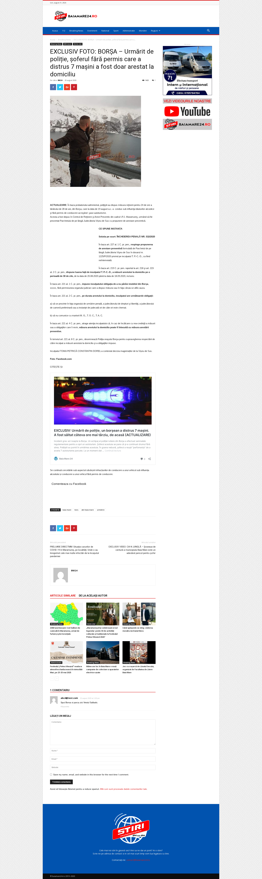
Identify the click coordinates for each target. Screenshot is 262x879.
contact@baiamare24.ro (138, 860)
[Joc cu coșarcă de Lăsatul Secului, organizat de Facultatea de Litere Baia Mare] (139, 652)
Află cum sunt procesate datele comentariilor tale (123, 789)
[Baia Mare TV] (187, 114)
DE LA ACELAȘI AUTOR (93, 595)
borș (76, 510)
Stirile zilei (78, 44)
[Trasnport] (187, 70)
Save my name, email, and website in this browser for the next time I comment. (91, 774)
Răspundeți (65, 706)
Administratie (129, 30)
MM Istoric (67, 44)
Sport (115, 30)
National (105, 30)
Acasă (52, 39)
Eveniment (92, 30)
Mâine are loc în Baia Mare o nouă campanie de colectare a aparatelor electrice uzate (102, 669)
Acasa (55, 30)
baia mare (67, 510)
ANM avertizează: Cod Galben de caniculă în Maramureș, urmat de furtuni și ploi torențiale (65, 631)
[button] (208, 30)
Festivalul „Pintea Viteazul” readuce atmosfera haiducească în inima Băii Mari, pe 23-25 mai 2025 (66, 669)
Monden (143, 30)
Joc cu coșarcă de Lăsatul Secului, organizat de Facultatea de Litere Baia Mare (138, 669)
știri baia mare (88, 510)
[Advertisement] (157, 16)
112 (63, 30)
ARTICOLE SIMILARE (63, 595)
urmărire (100, 510)
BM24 (60, 80)
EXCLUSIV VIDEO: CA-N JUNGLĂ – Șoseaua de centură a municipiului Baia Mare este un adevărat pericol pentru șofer (132, 549)
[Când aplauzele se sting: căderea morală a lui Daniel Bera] (139, 614)
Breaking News (76, 30)
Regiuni (154, 30)
